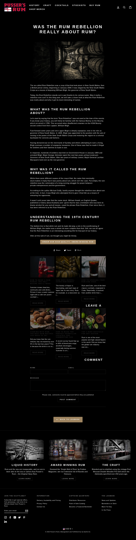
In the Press (106, 510)
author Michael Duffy (53, 190)
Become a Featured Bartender (80, 507)
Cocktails (62, 5)
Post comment (68, 399)
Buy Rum (94, 5)
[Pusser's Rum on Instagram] (5, 517)
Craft (47, 5)
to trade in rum (61, 147)
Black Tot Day (107, 507)
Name (32, 367)
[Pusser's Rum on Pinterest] (24, 517)
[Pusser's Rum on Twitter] (19, 517)
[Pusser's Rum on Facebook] (10, 517)
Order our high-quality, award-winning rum (68, 242)
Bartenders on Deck (109, 503)
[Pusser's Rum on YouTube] (15, 517)
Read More (37, 303)
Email (71, 367)
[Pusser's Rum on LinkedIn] (5, 521)
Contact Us (41, 507)
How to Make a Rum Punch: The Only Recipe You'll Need (40, 281)
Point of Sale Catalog (77, 503)
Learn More (25, 478)
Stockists (79, 5)
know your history (42, 121)
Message (34, 378)
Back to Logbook (69, 419)
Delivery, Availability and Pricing (49, 500)
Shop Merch (37, 9)
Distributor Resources (77, 500)
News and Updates (109, 500)
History (34, 5)
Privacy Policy (42, 503)
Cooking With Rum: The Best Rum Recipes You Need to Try (41, 333)
